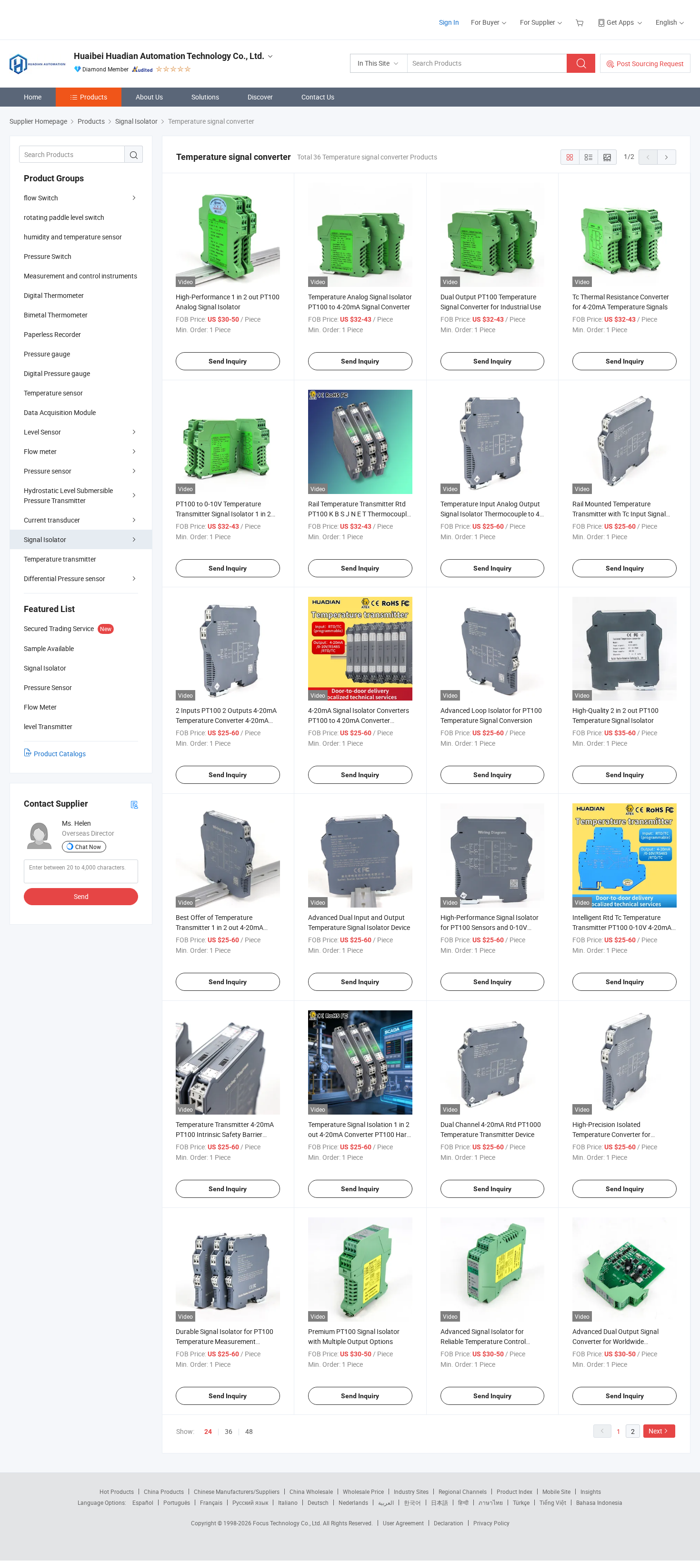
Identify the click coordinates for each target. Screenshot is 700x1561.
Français (211, 1502)
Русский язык (250, 1502)
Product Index (514, 1491)
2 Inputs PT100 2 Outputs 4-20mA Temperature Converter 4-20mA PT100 (226, 720)
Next (655, 1430)
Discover (260, 96)
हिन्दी (463, 1502)
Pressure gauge (47, 353)
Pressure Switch (47, 256)
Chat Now (88, 846)
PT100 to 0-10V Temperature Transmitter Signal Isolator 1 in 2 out (223, 513)
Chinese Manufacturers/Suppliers (237, 1491)
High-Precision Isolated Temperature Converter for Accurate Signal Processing (612, 1134)
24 (208, 1431)
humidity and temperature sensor (73, 236)
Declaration (448, 1523)
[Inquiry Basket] (581, 22)
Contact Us (317, 96)
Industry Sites (411, 1491)
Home (32, 96)
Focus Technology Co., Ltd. (288, 1523)
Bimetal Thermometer (56, 314)
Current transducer (52, 519)
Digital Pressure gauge (57, 373)
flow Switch (41, 197)
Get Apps (620, 22)
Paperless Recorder (52, 334)
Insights (590, 1491)
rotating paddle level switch (64, 217)
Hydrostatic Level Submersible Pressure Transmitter (68, 495)
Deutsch (318, 1502)
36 (228, 1431)
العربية (386, 1502)
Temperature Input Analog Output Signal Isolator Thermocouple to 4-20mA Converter (490, 513)
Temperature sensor (53, 392)
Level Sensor (42, 431)
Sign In (449, 22)
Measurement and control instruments (80, 275)
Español (142, 1502)
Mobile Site (556, 1491)
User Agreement (403, 1523)
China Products (164, 1491)
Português (176, 1502)
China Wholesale (311, 1491)
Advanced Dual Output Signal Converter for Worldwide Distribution (615, 1341)
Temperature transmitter (60, 558)
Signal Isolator (45, 539)
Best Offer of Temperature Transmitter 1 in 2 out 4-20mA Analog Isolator (219, 927)
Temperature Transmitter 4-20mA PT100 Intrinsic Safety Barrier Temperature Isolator (225, 1134)
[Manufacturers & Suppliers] (71, 19)
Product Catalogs (60, 753)
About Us (149, 96)
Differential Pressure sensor (64, 578)
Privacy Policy (491, 1523)
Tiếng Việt (553, 1502)
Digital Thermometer (54, 295)
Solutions (205, 96)
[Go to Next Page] (667, 157)
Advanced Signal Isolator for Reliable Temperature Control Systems (483, 1341)
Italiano (288, 1502)
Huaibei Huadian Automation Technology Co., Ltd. (169, 56)
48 (249, 1431)
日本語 (439, 1502)
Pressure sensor (47, 470)
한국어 (412, 1502)
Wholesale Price (363, 1491)
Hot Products (117, 1491)
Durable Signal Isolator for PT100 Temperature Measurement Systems (224, 1341)
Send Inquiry (228, 361)
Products (93, 96)
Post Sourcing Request (650, 63)
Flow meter (40, 451)
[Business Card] (134, 804)
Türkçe (521, 1502)
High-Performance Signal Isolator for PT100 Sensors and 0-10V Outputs (489, 927)
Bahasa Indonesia (599, 1502)
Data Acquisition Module (60, 412)
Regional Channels (463, 1491)
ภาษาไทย (491, 1502)
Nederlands (353, 1502)
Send (81, 896)
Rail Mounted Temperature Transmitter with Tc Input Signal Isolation (619, 513)
